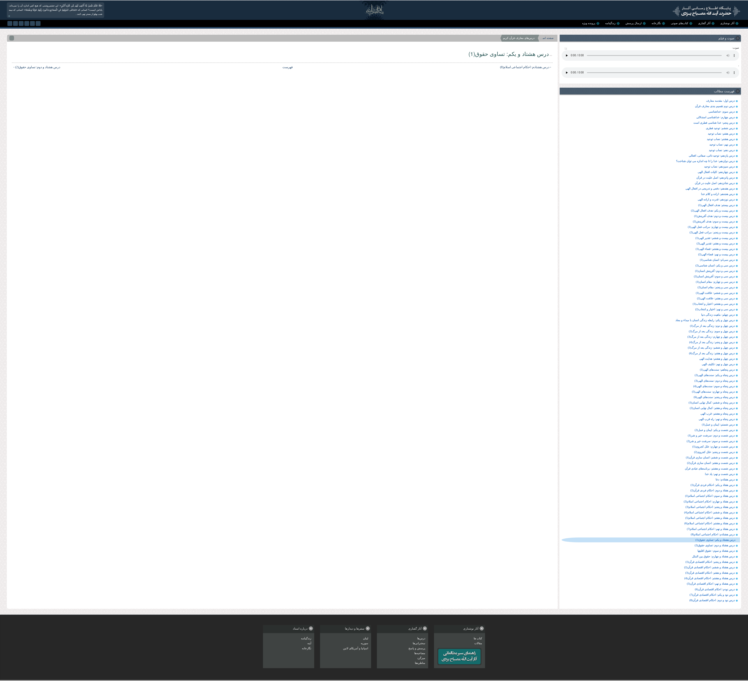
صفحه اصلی (547, 38)
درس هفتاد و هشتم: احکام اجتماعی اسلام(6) (709, 523)
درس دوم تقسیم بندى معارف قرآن (715, 106)
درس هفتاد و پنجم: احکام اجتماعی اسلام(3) (710, 507)
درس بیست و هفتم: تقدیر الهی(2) (716, 243)
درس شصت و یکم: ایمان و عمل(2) (715, 430)
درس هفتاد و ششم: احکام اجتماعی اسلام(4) (709, 512)
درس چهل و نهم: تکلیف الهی (718, 364)
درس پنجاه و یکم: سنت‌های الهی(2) (715, 375)
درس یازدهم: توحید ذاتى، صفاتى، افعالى (712, 155)
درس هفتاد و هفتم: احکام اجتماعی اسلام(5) (710, 517)
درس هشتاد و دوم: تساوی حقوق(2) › (36, 67)
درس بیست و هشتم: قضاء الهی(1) (715, 249)
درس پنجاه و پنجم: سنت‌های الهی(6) (714, 397)
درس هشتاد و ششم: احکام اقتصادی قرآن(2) (709, 567)
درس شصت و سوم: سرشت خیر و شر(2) (711, 441)
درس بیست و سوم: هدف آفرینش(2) (714, 221)
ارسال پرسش (633, 23)
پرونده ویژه (588, 23)
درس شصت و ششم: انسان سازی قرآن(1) (710, 457)
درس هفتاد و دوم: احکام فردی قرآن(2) (712, 490)
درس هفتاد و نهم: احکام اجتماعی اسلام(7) (711, 529)
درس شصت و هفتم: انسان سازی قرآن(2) (711, 463)
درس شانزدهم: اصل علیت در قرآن (715, 183)
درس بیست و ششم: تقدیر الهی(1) (715, 238)
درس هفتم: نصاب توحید (721, 133)
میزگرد (421, 658)
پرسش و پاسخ (416, 648)
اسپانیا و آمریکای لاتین (355, 648)
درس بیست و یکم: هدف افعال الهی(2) (713, 210)
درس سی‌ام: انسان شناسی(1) (717, 259)
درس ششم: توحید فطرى (720, 128)
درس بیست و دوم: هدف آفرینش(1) (714, 216)
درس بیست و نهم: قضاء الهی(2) (716, 254)
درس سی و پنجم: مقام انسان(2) (716, 287)
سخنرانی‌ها (419, 643)
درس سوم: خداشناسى (721, 111)
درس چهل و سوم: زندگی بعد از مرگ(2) (712, 331)
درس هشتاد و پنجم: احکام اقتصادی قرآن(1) (710, 561)
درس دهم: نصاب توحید (722, 150)
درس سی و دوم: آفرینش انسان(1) (715, 271)
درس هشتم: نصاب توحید (721, 139)
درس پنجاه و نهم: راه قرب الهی (717, 419)
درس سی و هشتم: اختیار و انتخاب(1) (714, 303)
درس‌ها (421, 638)
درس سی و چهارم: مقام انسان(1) (715, 281)
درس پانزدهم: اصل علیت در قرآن (715, 177)
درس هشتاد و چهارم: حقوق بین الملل (713, 556)
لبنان (365, 638)
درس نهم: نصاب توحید (722, 144)
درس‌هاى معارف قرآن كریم (519, 38)
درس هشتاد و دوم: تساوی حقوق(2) (715, 545)
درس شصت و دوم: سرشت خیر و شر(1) (711, 435)
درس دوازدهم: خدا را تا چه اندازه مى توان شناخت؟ (705, 161)
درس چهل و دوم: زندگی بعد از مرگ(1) (712, 325)
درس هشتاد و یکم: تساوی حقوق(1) (715, 539)
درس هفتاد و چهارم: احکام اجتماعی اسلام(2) (709, 501)
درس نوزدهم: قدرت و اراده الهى (716, 199)
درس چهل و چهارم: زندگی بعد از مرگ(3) (711, 336)
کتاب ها (478, 638)
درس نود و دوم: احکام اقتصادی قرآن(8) (712, 600)
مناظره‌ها (420, 663)
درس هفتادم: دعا (725, 479)
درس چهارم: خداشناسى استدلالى (715, 117)
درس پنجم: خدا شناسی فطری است (714, 122)
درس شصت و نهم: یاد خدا (720, 474)
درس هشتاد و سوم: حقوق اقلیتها (716, 550)
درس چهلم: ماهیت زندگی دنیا (718, 314)
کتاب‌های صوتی (679, 23)
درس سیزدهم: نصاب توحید (719, 166)
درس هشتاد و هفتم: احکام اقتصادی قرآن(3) (710, 572)
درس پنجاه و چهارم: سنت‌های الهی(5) (713, 391)
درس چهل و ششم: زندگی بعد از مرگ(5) (711, 347)
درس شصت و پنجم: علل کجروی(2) (714, 452)
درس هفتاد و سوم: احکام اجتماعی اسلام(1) (710, 495)
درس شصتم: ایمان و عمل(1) (718, 424)
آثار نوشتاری (727, 23)
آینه (309, 643)
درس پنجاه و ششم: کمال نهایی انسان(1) (712, 402)
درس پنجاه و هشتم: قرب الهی (717, 413)
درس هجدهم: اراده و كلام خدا (718, 194)
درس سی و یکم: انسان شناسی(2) (715, 265)
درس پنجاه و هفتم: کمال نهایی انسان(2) (712, 408)
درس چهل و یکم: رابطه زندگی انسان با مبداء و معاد (705, 320)
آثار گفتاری (704, 23)
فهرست (287, 67)
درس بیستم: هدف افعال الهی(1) (716, 205)
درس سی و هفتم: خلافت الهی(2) (716, 298)
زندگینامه (610, 23)
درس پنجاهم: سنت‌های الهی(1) (717, 369)
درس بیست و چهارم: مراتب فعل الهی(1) (711, 227)
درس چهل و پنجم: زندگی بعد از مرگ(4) (712, 342)
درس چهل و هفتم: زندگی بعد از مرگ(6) (712, 353)
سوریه (364, 643)
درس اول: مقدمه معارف (720, 100)
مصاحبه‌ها (419, 653)
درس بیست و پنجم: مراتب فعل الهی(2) (712, 232)
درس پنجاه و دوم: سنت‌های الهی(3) (714, 380)
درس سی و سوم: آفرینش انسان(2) (714, 276)
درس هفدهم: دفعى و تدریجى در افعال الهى (710, 188)
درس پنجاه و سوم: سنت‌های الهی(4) (714, 386)
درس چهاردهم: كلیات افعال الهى (716, 172)
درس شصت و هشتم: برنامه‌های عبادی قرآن (710, 468)
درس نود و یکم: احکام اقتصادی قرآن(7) (712, 594)
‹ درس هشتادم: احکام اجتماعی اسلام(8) (525, 67)
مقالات (478, 643)
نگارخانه (656, 23)
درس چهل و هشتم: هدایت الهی (717, 358)
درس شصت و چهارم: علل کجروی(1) (713, 446)
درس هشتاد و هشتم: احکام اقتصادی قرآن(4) (709, 578)
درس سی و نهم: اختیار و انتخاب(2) (715, 309)
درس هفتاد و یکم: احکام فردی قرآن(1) (713, 485)
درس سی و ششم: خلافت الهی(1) (715, 293)
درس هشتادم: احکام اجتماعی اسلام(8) (713, 534)
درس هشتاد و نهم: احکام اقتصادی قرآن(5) (711, 583)
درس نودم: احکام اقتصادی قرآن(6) (715, 589)
